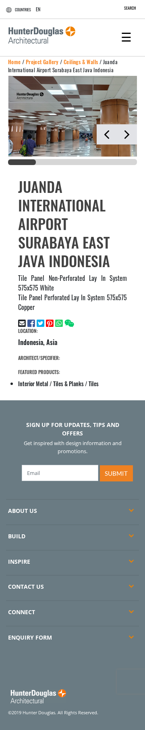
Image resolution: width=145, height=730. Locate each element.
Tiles (94, 383)
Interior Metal (33, 383)
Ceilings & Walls (81, 62)
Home (14, 62)
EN (38, 9)
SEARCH (130, 8)
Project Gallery (42, 62)
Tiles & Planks (68, 383)
